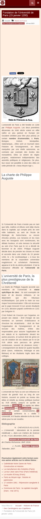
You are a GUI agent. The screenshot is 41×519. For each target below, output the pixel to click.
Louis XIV (17, 405)
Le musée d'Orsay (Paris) (14, 474)
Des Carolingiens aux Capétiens (17, 508)
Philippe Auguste (12, 128)
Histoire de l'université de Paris (24, 439)
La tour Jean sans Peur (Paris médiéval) (21, 472)
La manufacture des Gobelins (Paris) (19, 469)
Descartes (9, 408)
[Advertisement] (20, 48)
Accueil (18, 506)
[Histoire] (2, 3)
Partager (13, 73)
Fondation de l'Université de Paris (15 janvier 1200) (18, 14)
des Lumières (24, 408)
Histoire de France (31, 506)
